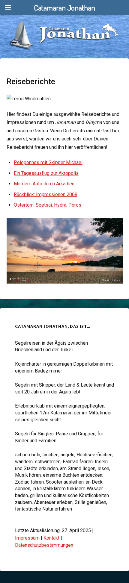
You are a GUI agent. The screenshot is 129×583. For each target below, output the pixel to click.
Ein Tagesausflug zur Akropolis (46, 173)
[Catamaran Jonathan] (64, 27)
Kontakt (51, 538)
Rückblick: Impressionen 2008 (45, 194)
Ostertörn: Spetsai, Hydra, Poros (47, 205)
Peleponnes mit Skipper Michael (48, 162)
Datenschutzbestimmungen (44, 545)
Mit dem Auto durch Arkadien (44, 184)
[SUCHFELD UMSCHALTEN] (119, 15)
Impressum (27, 538)
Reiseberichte (31, 81)
